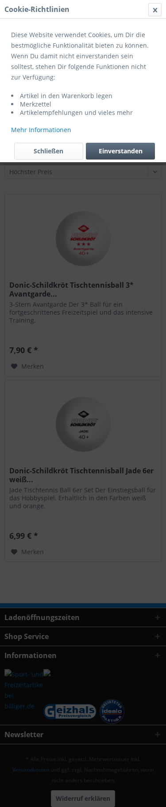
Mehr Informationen (41, 130)
